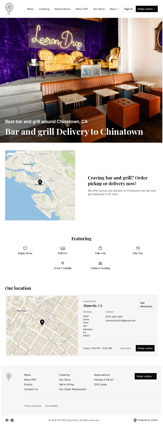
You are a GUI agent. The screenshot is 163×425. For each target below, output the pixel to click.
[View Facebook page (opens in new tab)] (7, 420)
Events (28, 384)
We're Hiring (66, 384)
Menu (30, 9)
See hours (125, 348)
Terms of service (32, 405)
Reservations (63, 9)
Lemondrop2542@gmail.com (121, 320)
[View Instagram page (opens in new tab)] (12, 420)
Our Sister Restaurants (72, 389)
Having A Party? (104, 379)
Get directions (146, 304)
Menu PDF (82, 9)
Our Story (99, 9)
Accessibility (51, 405)
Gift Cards (100, 384)
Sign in (128, 9)
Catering (44, 9)
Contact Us (31, 389)
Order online (145, 348)
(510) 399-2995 (114, 316)
